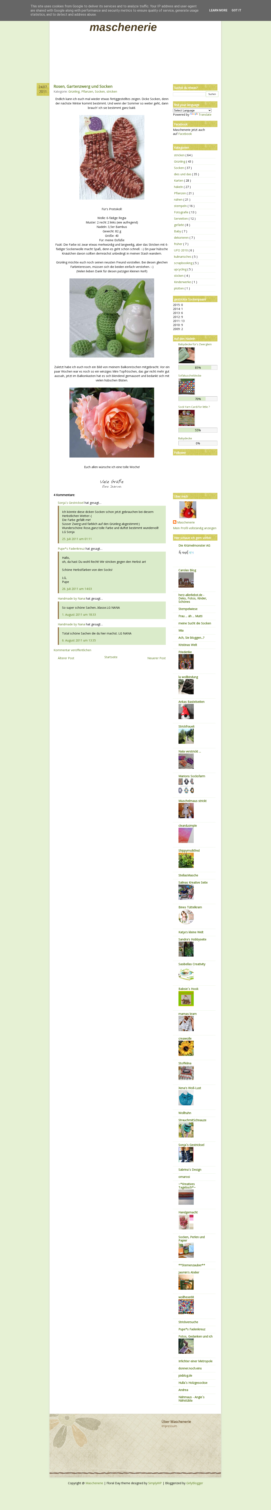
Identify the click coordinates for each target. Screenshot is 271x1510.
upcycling (180, 269)
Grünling (74, 91)
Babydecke (185, 438)
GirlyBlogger (194, 1483)
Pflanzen (87, 91)
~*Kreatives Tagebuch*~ (187, 1185)
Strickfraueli (186, 726)
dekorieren (181, 238)
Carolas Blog (187, 570)
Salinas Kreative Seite (193, 882)
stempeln (181, 206)
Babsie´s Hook (188, 989)
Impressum (169, 1426)
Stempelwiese (188, 609)
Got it (236, 10)
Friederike (185, 652)
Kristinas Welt (187, 645)
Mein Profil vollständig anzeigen (194, 528)
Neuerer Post (156, 658)
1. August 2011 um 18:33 (79, 614)
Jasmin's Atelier (188, 1272)
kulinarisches (183, 257)
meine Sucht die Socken (194, 623)
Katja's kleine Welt (190, 932)
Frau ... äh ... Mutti (190, 616)
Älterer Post (66, 658)
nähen (178, 199)
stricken (111, 91)
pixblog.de (185, 1375)
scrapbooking (183, 263)
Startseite (111, 657)
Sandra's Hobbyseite (192, 939)
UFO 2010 (181, 250)
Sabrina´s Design (189, 1169)
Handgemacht (188, 1212)
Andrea (183, 1390)
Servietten (181, 218)
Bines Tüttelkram (190, 907)
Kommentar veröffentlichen (72, 650)
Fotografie (181, 212)
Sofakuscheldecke (189, 375)
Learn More (218, 10)
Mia (181, 630)
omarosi (184, 1177)
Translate (205, 114)
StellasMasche (188, 875)
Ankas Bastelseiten (191, 702)
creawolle (185, 1038)
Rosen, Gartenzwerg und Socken (83, 86)
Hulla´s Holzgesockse (192, 1383)
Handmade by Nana (71, 598)
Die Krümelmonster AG (194, 545)
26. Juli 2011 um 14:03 (77, 589)
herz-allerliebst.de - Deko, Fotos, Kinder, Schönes (192, 598)
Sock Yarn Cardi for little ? (194, 407)
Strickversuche (188, 1322)
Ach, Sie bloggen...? (191, 638)
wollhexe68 (186, 1297)
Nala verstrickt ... (189, 751)
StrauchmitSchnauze (192, 1120)
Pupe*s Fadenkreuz (71, 549)
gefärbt (179, 225)
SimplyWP (155, 1483)
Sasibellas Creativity (191, 964)
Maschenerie (123, 27)
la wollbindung (188, 677)
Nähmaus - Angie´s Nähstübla (191, 1398)
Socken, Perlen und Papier (191, 1238)
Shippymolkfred (189, 850)
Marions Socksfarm (191, 776)
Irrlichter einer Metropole (195, 1361)
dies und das (183, 174)
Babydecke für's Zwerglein (195, 344)
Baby (178, 231)
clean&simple (187, 826)
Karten (179, 180)
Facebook (185, 134)
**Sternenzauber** (191, 1265)
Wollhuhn (184, 1113)
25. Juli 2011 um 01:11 (77, 539)
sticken (179, 276)
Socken (100, 91)
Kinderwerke (183, 282)
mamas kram (187, 1014)
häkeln (179, 187)
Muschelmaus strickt (192, 801)
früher (178, 244)
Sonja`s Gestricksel (71, 503)
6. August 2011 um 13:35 (79, 640)
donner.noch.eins (190, 1368)
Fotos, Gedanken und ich (195, 1336)
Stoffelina (184, 1063)
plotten (179, 288)
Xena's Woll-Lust (189, 1088)
